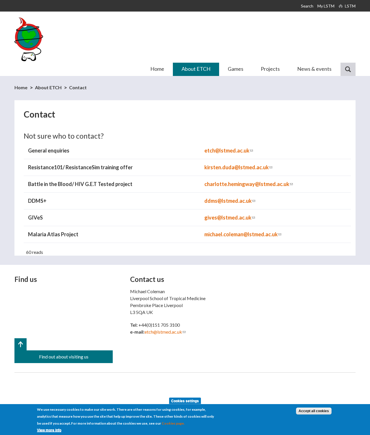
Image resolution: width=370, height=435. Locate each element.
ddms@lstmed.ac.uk (229, 201)
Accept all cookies (314, 411)
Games (235, 69)
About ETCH (196, 69)
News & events (314, 69)
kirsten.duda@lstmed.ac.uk (238, 167)
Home (157, 69)
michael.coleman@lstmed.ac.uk (242, 234)
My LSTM (325, 5)
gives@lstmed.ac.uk (229, 217)
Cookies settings (185, 401)
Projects (270, 69)
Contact (78, 87)
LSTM (350, 5)
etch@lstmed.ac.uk (228, 150)
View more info (49, 430)
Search (307, 5)
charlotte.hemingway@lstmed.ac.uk (248, 184)
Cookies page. (173, 423)
